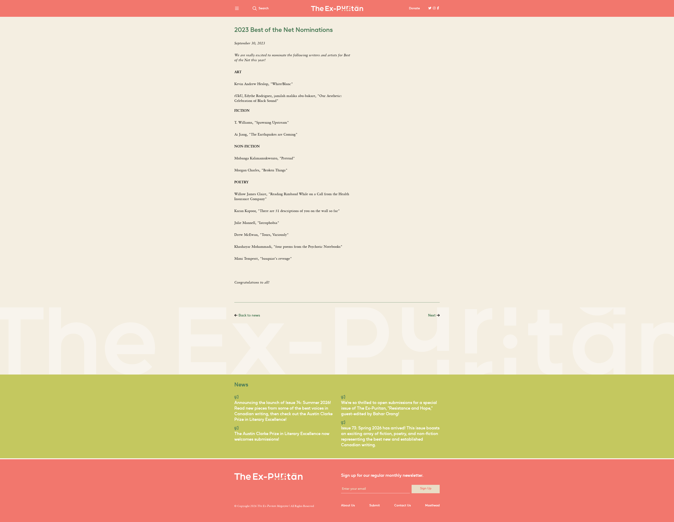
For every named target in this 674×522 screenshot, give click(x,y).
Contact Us (402, 505)
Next (432, 315)
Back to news (249, 315)
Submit (374, 505)
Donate (414, 8)
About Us (348, 505)
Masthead (432, 505)
